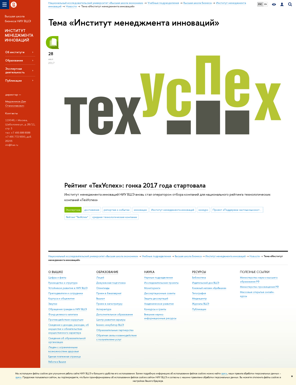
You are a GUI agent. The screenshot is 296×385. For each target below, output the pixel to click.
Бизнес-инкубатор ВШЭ (110, 325)
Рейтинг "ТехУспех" (77, 217)
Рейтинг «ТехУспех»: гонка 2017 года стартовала (135, 185)
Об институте (15, 52)
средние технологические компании (114, 217)
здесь (224, 373)
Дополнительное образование (114, 314)
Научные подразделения (158, 277)
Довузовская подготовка (110, 282)
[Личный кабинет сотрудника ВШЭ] (282, 4)
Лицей (100, 277)
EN (265, 4)
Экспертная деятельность (15, 70)
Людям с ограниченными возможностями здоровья (63, 349)
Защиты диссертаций (156, 298)
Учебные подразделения (156, 256)
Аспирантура (103, 309)
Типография (199, 293)
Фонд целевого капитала (63, 314)
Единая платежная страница (64, 356)
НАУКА (149, 272)
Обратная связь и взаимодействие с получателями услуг (116, 337)
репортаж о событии (116, 210)
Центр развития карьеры (110, 319)
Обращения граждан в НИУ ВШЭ (67, 309)
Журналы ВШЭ (200, 303)
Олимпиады (103, 288)
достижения (91, 210)
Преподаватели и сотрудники (65, 293)
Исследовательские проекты (161, 282)
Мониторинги (152, 288)
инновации (140, 210)
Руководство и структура (62, 282)
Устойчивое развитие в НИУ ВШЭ (68, 288)
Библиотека (199, 277)
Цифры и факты (57, 277)
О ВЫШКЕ (55, 272)
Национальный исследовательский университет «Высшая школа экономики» (93, 256)
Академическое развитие (159, 303)
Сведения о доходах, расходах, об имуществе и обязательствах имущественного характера (68, 329)
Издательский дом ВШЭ (205, 282)
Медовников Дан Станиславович (15, 103)
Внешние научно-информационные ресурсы (160, 316)
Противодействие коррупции (65, 319)
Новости (254, 256)
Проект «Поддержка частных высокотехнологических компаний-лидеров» (238, 210)
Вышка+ (100, 298)
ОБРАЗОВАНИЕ (107, 272)
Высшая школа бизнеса (188, 256)
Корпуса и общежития (61, 298)
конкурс (203, 210)
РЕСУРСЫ (199, 272)
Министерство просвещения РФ (259, 286)
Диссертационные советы (159, 293)
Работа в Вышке (57, 361)
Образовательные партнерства (114, 330)
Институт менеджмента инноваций (172, 210)
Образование (14, 60)
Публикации (13, 80)
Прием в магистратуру (109, 303)
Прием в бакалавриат (108, 293)
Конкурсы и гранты (155, 309)
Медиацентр (199, 298)
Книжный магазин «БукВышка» (209, 288)
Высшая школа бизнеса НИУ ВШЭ (18, 18)
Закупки (52, 303)
